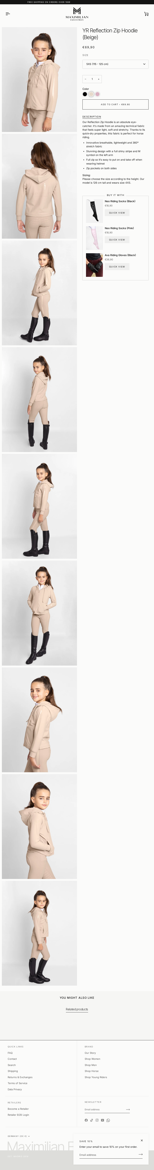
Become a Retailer (18, 1108)
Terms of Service (17, 1083)
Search (12, 1065)
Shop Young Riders (96, 1077)
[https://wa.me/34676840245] (108, 1117)
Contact (12, 1058)
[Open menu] (11, 14)
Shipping (13, 1070)
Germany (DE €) (17, 1136)
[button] (84, 94)
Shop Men (91, 1065)
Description (91, 116)
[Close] (143, 1140)
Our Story (90, 1052)
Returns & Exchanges (20, 1077)
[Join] (139, 1154)
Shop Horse (92, 1070)
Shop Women (92, 1058)
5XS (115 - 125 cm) (97, 64)
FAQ (10, 1052)
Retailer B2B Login (18, 1114)
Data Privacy (15, 1089)
